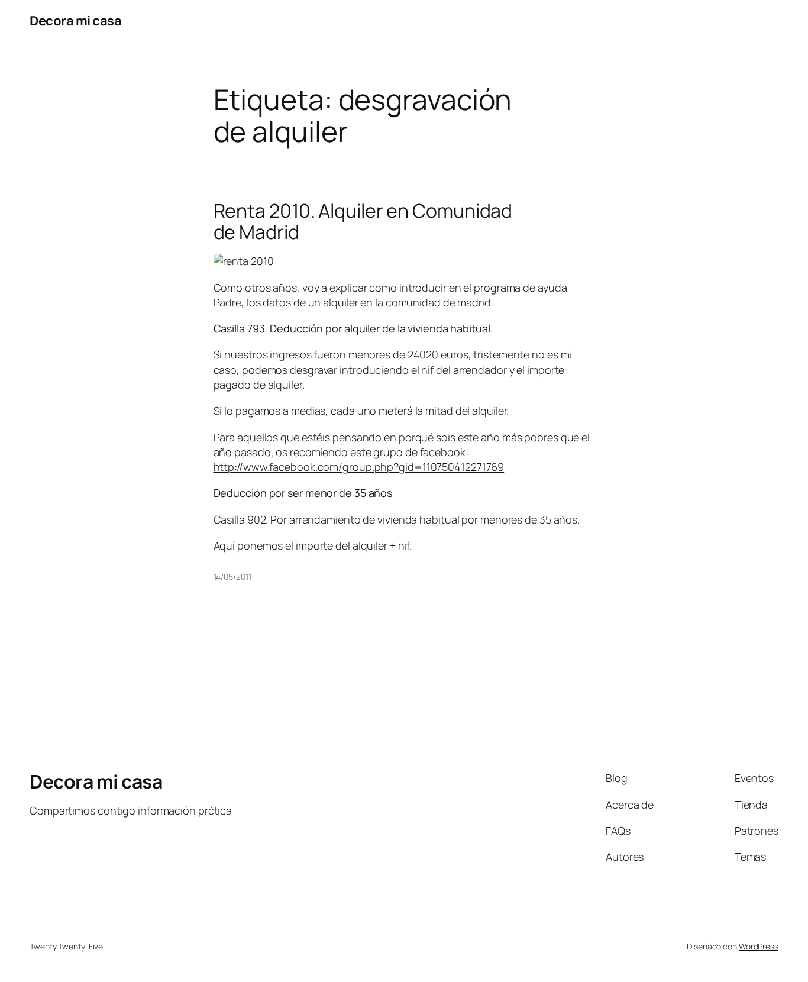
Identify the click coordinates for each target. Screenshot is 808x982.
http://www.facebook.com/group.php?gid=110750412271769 (359, 467)
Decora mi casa (75, 21)
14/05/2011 (232, 576)
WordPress (758, 946)
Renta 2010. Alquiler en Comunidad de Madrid (363, 221)
